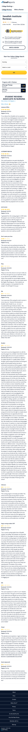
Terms (14, 710)
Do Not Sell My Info (14, 713)
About (14, 692)
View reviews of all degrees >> (8, 101)
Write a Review (14, 47)
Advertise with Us (14, 721)
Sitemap (14, 724)
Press (14, 695)
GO (14, 72)
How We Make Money (14, 717)
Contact (14, 699)
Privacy (14, 706)
